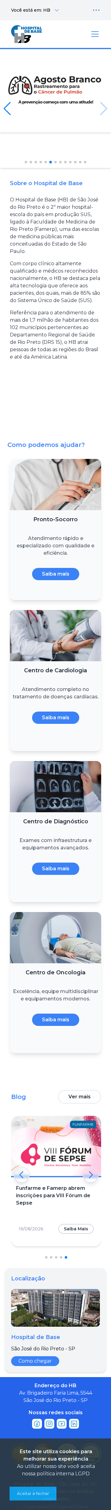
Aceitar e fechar (33, 1493)
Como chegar (35, 1361)
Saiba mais (55, 574)
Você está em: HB (30, 10)
